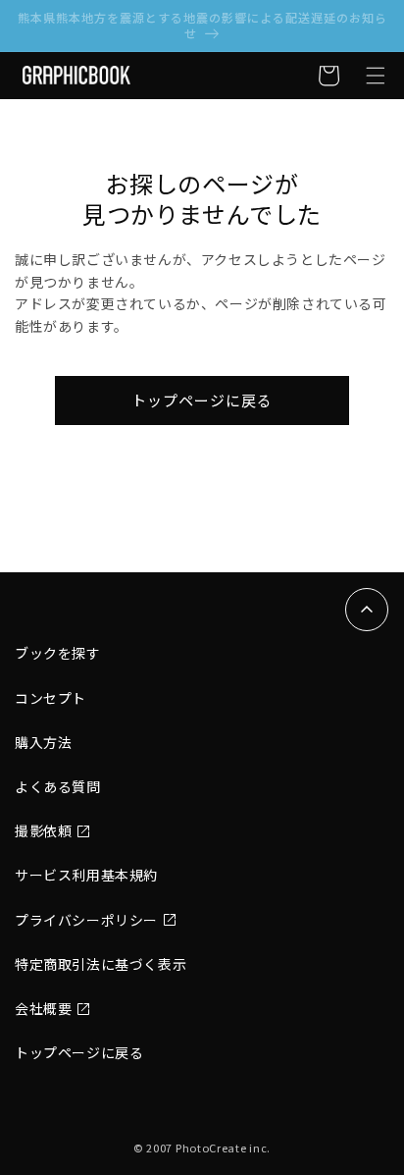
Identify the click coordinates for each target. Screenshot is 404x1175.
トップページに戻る (202, 400)
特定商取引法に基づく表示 (100, 964)
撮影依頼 (43, 830)
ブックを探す (58, 653)
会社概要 (43, 1008)
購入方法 (43, 742)
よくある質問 (58, 786)
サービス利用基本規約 (86, 874)
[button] (375, 75)
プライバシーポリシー (86, 920)
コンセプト (50, 698)
